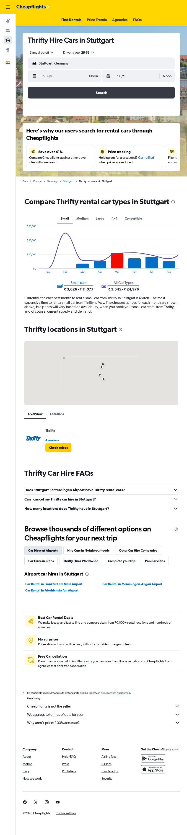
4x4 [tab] (114, 218)
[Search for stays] (8, 30)
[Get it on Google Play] (153, 758)
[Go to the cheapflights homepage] (33, 7)
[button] (8, 7)
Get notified (146, 157)
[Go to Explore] (8, 49)
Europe (37, 181)
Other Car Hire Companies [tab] (138, 550)
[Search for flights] (8, 21)
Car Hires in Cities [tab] (41, 561)
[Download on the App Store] (153, 769)
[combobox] (42, 52)
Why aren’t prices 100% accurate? (53, 723)
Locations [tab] (57, 414)
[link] (58, 447)
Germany (52, 181)
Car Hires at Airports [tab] (43, 550)
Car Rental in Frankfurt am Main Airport (53, 584)
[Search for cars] (8, 40)
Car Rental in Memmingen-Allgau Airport (132, 584)
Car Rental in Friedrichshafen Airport (51, 590)
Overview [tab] (35, 414)
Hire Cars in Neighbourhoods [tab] (88, 550)
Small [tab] (65, 218)
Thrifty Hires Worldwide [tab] (80, 561)
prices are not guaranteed (115, 693)
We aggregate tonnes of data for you (55, 714)
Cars (25, 181)
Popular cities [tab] (155, 561)
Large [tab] (100, 218)
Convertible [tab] (133, 218)
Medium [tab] (82, 218)
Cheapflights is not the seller (49, 706)
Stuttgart (68, 181)
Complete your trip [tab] (121, 561)
